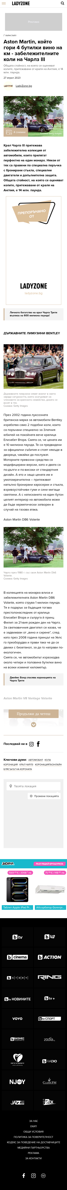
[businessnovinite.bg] (17, 1039)
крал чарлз (26, 764)
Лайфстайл (10, 36)
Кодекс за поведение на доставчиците (33, 1142)
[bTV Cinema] (17, 957)
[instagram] (33, 1175)
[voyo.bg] (17, 1018)
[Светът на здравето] (17, 1059)
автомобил (35, 760)
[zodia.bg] (49, 1039)
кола (48, 760)
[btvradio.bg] (49, 1059)
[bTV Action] (49, 957)
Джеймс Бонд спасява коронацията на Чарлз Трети (33, 679)
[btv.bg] (17, 937)
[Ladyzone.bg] (21, 3)
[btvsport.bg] (49, 1018)
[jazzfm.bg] (17, 1100)
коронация (11, 764)
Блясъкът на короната (18, 769)
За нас (33, 1121)
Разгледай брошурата (49, 863)
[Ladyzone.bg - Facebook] (38, 752)
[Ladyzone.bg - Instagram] (32, 744)
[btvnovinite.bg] (17, 998)
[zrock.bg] (49, 1100)
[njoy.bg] (17, 1080)
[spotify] (43, 1175)
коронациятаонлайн (48, 764)
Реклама (33, 1153)
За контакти (33, 1158)
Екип (33, 1126)
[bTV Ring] (49, 978)
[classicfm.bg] (49, 1080)
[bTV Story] (17, 978)
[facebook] (23, 1175)
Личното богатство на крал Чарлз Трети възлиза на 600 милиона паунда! (33, 314)
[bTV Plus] (49, 998)
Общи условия (33, 1131)
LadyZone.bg (24, 86)
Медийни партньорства (34, 1147)
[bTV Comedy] (49, 937)
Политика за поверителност (33, 1137)
